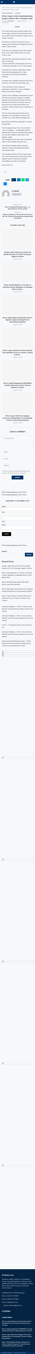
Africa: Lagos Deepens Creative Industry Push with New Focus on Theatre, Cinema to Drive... (17, 352)
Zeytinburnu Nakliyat (8, 616)
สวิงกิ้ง (4, 625)
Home (3, 7)
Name (4, 506)
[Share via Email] (5, 183)
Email (3, 525)
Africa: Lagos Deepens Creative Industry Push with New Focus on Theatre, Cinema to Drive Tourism (16, 598)
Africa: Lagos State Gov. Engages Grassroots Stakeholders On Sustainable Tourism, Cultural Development (17, 418)
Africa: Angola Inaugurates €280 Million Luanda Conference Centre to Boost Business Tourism (17, 385)
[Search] (33, 2)
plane (5, 172)
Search (4, 551)
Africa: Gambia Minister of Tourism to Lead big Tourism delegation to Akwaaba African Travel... (17, 287)
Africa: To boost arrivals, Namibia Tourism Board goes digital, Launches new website (17, 609)
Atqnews (11, 21)
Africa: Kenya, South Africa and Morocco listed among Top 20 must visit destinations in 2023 (16, 643)
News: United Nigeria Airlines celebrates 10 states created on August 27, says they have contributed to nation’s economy (16, 1344)
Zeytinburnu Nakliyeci (8, 606)
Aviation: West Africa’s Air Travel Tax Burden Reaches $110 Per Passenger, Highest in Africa (17, 254)
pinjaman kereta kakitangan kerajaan (13, 641)
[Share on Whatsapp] (23, 179)
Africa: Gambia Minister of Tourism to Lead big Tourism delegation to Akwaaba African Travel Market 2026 (17, 575)
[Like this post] (14, 179)
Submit (6, 534)
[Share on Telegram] (27, 179)
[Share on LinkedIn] (19, 179)
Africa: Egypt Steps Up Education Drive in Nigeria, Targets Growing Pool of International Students (17, 320)
